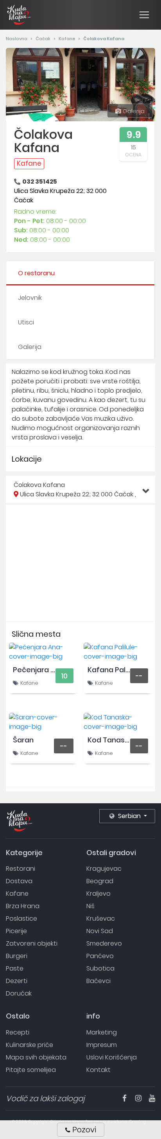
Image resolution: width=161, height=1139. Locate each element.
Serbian (129, 815)
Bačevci (98, 980)
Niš (90, 906)
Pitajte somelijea (31, 1069)
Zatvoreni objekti (31, 943)
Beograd (99, 881)
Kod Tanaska (110, 740)
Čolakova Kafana (75, 489)
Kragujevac (104, 868)
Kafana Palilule (113, 670)
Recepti (17, 1032)
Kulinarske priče (29, 1044)
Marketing (101, 1032)
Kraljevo (98, 893)
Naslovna (17, 38)
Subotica (100, 968)
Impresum (101, 1044)
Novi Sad (99, 930)
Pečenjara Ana (38, 670)
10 (64, 676)
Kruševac (100, 918)
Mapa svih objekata (36, 1057)
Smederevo (104, 943)
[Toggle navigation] (144, 14)
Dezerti (16, 980)
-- (139, 676)
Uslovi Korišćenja (111, 1057)
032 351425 (39, 181)
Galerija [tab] (29, 346)
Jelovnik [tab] (30, 297)
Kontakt (98, 1069)
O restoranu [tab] (36, 273)
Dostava (19, 881)
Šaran (23, 740)
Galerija (133, 111)
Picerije (16, 930)
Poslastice (21, 918)
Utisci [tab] (26, 322)
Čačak (44, 38)
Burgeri (16, 955)
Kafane (67, 38)
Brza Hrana (22, 906)
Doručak (19, 993)
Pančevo (100, 955)
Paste (14, 968)
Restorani (20, 868)
